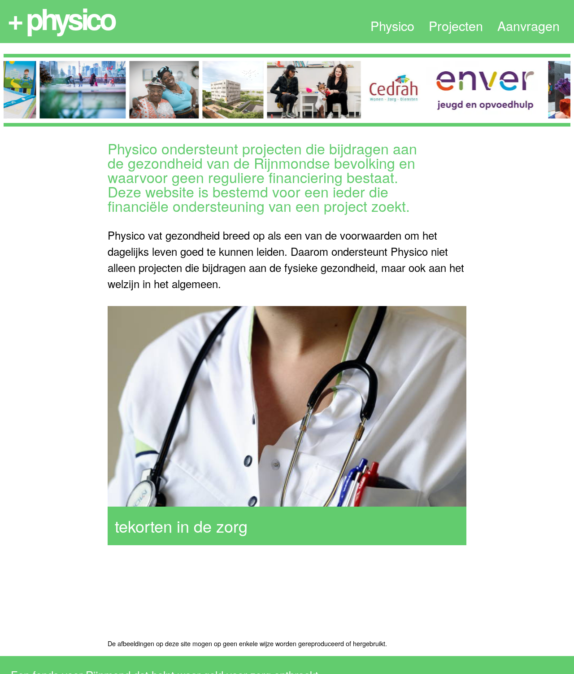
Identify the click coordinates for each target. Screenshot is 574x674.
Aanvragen (528, 26)
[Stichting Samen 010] (156, 89)
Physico (392, 26)
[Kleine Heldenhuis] (306, 89)
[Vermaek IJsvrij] (75, 89)
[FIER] (225, 89)
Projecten (456, 26)
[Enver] (477, 89)
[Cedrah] (385, 89)
